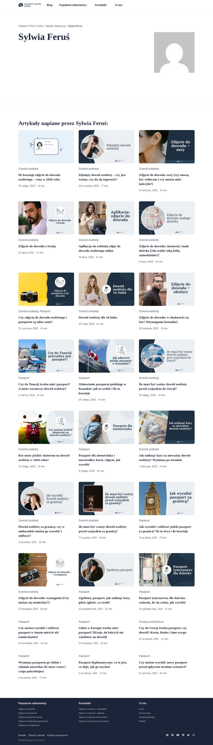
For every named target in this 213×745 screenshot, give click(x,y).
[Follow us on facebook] (168, 735)
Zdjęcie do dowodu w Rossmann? (93, 717)
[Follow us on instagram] (193, 735)
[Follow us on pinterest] (172, 735)
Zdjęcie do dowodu (26, 709)
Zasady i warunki (36, 735)
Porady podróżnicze (151, 621)
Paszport (45, 311)
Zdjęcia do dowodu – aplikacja (91, 713)
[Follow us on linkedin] (183, 735)
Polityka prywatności (57, 735)
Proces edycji (145, 713)
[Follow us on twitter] (188, 735)
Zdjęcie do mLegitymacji (28, 725)
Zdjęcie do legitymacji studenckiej (33, 721)
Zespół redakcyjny (56, 25)
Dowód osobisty (28, 168)
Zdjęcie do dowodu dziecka (30, 717)
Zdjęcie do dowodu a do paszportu (94, 721)
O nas (141, 709)
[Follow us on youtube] (177, 735)
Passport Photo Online (30, 25)
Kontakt (142, 721)
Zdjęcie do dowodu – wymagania (93, 709)
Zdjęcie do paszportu (27, 713)
